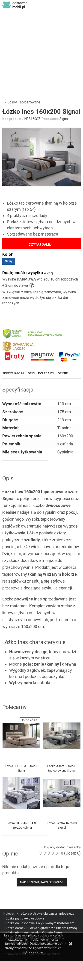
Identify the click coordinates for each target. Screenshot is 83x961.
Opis (31, 373)
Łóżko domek (15, 928)
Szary (8, 261)
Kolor (8, 254)
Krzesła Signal (52, 933)
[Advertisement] (41, 53)
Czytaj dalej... (41, 244)
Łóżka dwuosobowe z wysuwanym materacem (40, 923)
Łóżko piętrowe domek (22, 933)
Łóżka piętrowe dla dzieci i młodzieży (47, 913)
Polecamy (46, 373)
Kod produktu (12, 119)
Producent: (50, 119)
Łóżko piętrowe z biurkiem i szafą (52, 928)
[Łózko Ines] (41, 157)
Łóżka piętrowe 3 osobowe (25, 918)
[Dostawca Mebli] (15, 5)
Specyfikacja (13, 373)
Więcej (48, 273)
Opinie (63, 373)
